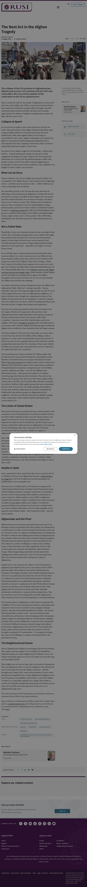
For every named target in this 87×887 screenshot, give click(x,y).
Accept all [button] (66, 449)
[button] (19, 449)
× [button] (74, 435)
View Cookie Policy (46, 444)
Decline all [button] (50, 449)
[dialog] (43, 443)
